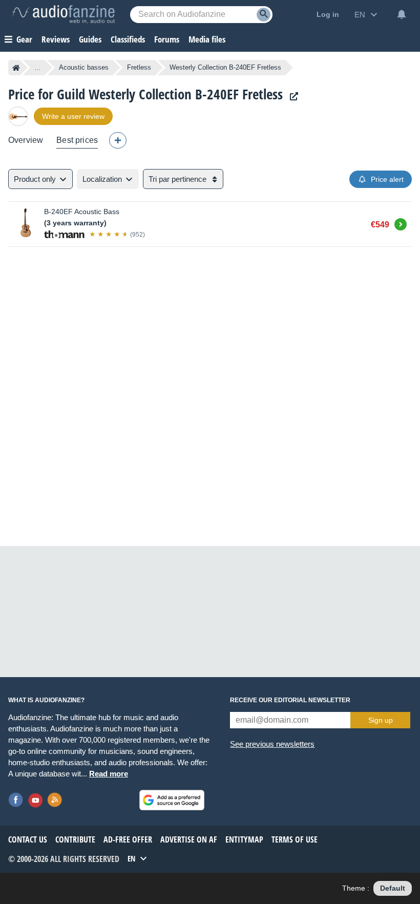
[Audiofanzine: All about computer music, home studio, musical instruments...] (63, 14)
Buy (400, 223)
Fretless (139, 67)
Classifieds (128, 39)
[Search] (263, 15)
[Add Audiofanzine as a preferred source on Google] (171, 800)
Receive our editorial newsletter (290, 700)
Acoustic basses (84, 67)
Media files (206, 39)
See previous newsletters (272, 744)
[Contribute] (118, 140)
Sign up (380, 720)
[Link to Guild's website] (291, 96)
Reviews (55, 39)
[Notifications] (401, 14)
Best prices (77, 140)
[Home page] (16, 67)
